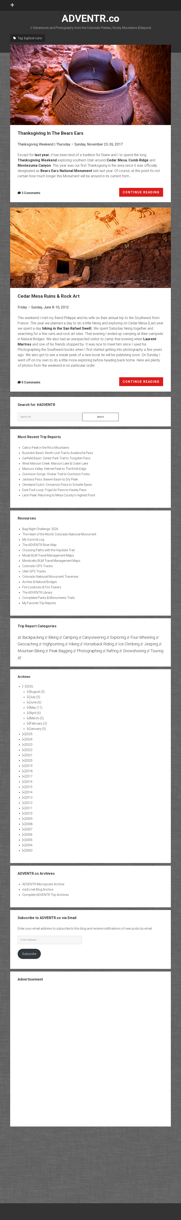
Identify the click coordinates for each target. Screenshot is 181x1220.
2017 (28, 776)
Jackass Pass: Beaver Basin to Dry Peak (50, 479)
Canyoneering (94, 637)
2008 (28, 824)
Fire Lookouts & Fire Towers (41, 587)
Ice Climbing (129, 644)
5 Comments (31, 382)
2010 (28, 813)
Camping (70, 637)
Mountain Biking (31, 650)
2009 (28, 818)
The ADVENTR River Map (39, 545)
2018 (28, 771)
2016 (28, 781)
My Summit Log (33, 539)
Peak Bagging (60, 650)
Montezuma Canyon (34, 165)
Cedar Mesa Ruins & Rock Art (90, 247)
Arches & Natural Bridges (39, 582)
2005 (28, 840)
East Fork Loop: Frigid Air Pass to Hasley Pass (54, 490)
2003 (28, 850)
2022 (28, 750)
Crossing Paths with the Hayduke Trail (48, 550)
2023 (28, 744)
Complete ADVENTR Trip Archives (45, 895)
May (36, 707)
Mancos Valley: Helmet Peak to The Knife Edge (54, 469)
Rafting (112, 650)
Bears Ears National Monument (66, 171)
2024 (28, 739)
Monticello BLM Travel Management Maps (51, 560)
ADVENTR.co (90, 18)
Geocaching (28, 644)
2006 (28, 834)
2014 (28, 792)
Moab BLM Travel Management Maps (48, 555)
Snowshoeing (134, 650)
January (38, 729)
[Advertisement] (90, 1053)
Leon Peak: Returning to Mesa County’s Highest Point (58, 495)
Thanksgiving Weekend (37, 160)
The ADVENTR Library (37, 592)
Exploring (118, 637)
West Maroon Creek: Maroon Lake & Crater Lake (55, 463)
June (35, 702)
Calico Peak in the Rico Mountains (45, 447)
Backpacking (33, 637)
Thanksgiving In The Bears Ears (90, 85)
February (38, 723)
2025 (28, 734)
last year (42, 155)
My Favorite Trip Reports (39, 603)
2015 (28, 787)
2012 (28, 803)
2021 (28, 755)
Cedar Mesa (117, 160)
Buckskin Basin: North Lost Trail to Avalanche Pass (57, 453)
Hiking (74, 644)
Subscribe (29, 954)
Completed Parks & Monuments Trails (48, 598)
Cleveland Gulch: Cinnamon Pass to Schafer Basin (57, 484)
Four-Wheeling (142, 637)
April (35, 713)
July (35, 697)
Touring (157, 650)
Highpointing (53, 644)
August (37, 691)
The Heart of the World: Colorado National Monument (59, 534)
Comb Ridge (138, 160)
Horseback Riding (99, 644)
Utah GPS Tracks (34, 571)
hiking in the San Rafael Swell (66, 328)
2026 (29, 686)
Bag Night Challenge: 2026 (40, 529)
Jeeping (151, 644)
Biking (53, 637)
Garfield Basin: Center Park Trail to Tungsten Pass (56, 458)
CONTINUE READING (143, 193)
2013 (28, 797)
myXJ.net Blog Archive (37, 889)
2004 (28, 845)
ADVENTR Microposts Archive (43, 884)
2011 (28, 808)
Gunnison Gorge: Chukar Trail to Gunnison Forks (56, 474)
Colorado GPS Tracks (37, 566)
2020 (28, 760)
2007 (28, 829)
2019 (28, 766)
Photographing (89, 650)
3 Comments (31, 193)
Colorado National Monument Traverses (50, 576)
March (37, 718)
